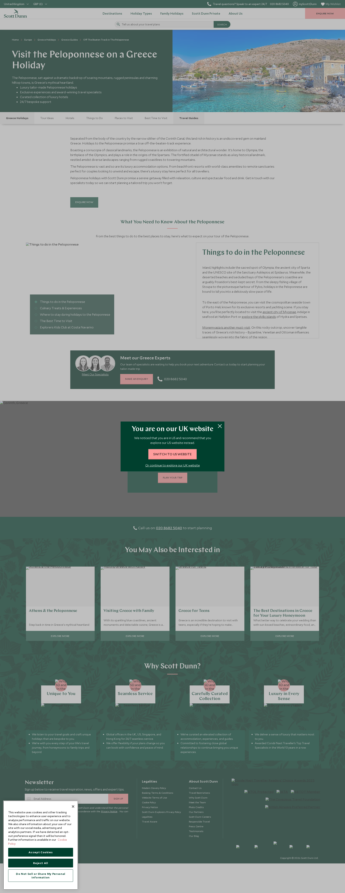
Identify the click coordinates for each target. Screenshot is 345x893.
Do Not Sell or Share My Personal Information (40, 875)
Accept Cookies (41, 852)
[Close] (73, 806)
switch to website (172, 454)
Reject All (40, 863)
